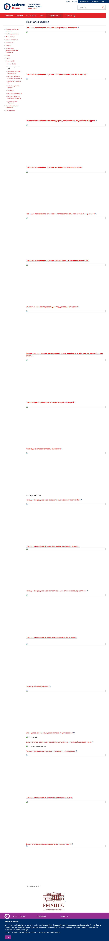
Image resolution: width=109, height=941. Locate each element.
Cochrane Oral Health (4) (14, 93)
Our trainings (70, 15)
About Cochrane (19, 916)
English (68, 1)
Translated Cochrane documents (12, 107)
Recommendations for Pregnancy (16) (14, 72)
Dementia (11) (11, 64)
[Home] (7, 7)
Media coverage (10, 37)
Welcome (9, 15)
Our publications (54, 15)
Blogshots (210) (10, 61)
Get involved (31, 15)
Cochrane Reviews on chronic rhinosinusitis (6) (14, 77)
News (42, 15)
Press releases (10, 43)
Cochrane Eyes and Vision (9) (13, 87)
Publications (41, 916)
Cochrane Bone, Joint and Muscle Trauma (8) (14, 97)
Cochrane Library (83, 1)
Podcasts (8, 46)
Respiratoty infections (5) (14, 82)
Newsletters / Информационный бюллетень (12, 50)
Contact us (64, 916)
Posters (8, 58)
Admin (102, 1)
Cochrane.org (94, 1)
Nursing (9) (10, 90)
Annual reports (10, 111)
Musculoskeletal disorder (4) (12, 102)
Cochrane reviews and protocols (12, 30)
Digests (8, 55)
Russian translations (12, 40)
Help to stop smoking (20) (13, 68)
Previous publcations (12, 34)
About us (19, 15)
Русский (74, 1)
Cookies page (54, 932)
